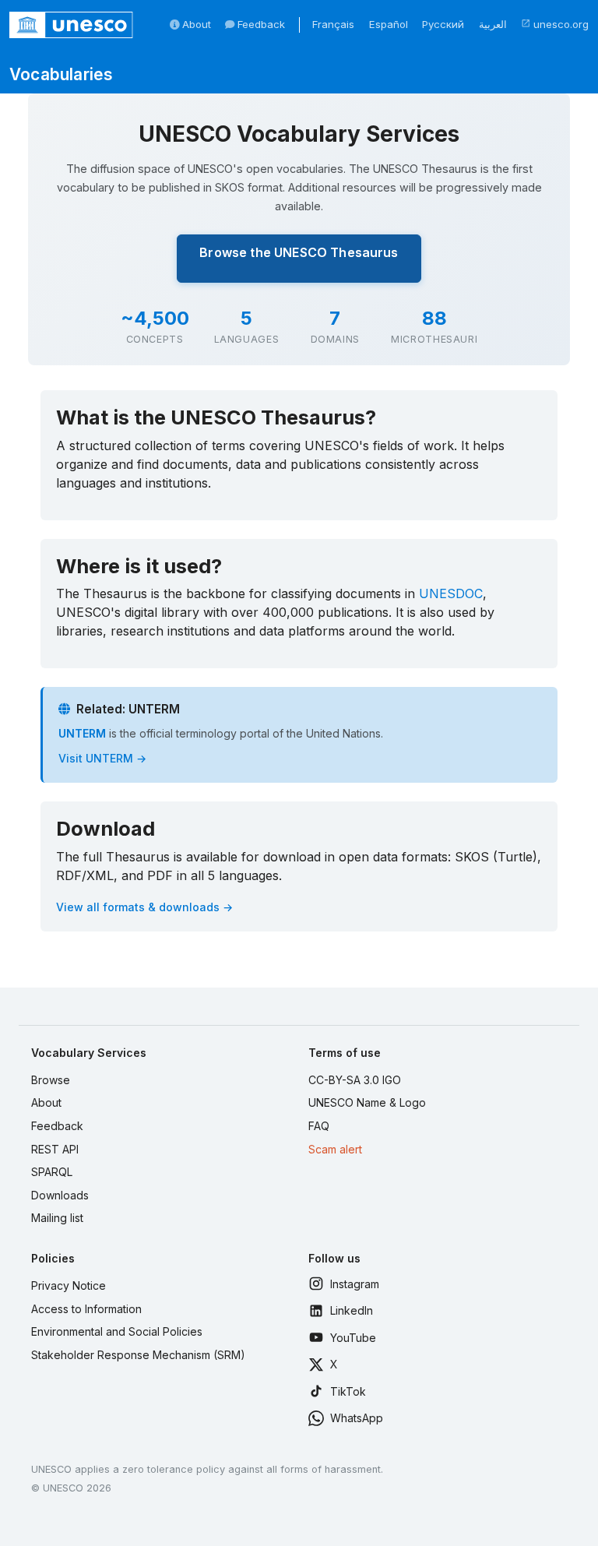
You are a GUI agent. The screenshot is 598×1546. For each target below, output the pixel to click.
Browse (50, 1079)
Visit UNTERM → (102, 758)
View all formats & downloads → (144, 907)
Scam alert (335, 1149)
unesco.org (555, 24)
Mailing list (57, 1217)
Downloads (60, 1195)
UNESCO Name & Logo (367, 1102)
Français (333, 24)
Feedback (259, 24)
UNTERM (82, 733)
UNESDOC (451, 593)
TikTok (348, 1391)
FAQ (318, 1125)
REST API (55, 1149)
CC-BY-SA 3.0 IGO (354, 1079)
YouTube (353, 1337)
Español (388, 24)
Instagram (354, 1284)
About (195, 24)
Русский (443, 24)
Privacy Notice (68, 1285)
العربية (493, 24)
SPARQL (51, 1171)
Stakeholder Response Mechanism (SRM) (138, 1354)
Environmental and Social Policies (116, 1331)
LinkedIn (351, 1310)
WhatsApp (356, 1418)
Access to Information (86, 1308)
